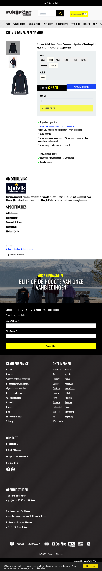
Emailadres (12, 321)
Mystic (68, 374)
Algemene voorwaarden (16, 388)
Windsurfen (19, 24)
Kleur (42, 72)
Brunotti (56, 378)
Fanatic (56, 393)
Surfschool (62, 24)
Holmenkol (57, 407)
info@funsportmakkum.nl (17, 456)
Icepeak (56, 411)
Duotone (56, 388)
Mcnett (68, 369)
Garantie (10, 402)
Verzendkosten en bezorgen (18, 378)
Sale (8, 24)
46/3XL (83, 59)
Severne (68, 402)
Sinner (67, 407)
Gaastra (56, 402)
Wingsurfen (35, 24)
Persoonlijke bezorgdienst (17, 383)
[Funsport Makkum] (18, 13)
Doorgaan (90, 566)
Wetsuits (48, 24)
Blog (8, 411)
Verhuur (76, 24)
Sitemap (9, 421)
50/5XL (53, 65)
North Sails (70, 388)
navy (43, 77)
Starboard (69, 411)
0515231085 (12, 462)
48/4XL (44, 65)
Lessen (86, 24)
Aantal (43, 96)
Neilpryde (69, 383)
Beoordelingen (22, 527)
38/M (51, 59)
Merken (16, 249)
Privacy (9, 407)
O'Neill (67, 393)
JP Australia (58, 421)
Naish (67, 378)
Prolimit (68, 397)
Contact (9, 369)
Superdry (69, 416)
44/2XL (74, 59)
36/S (43, 59)
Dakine (56, 383)
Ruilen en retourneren (15, 393)
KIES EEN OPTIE (48, 108)
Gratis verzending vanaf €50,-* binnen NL (57, 126)
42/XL (65, 59)
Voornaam (11, 331)
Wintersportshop (13, 397)
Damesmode (27, 249)
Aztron (55, 374)
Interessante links (14, 416)
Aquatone (57, 369)
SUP (95, 24)
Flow (55, 397)
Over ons (10, 374)
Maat (42, 55)
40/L (58, 59)
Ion (54, 416)
